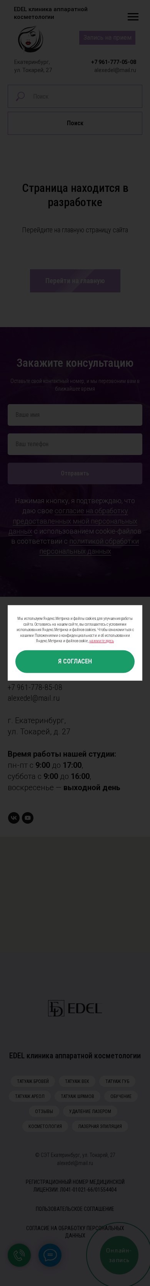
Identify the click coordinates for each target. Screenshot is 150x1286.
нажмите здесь (101, 641)
